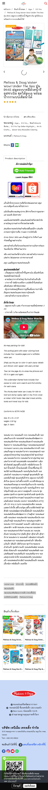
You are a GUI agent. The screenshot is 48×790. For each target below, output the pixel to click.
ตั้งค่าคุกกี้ (16, 786)
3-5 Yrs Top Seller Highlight (23, 126)
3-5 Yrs (24, 123)
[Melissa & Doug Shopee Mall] (32, 189)
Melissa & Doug (20, 136)
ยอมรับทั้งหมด (30, 786)
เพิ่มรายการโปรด (12, 117)
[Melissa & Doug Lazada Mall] (16, 189)
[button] (44, 3)
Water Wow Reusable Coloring (24, 129)
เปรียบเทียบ (30, 117)
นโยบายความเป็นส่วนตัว (31, 779)
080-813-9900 (12, 738)
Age (17, 123)
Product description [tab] (15, 158)
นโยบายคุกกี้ (12, 781)
